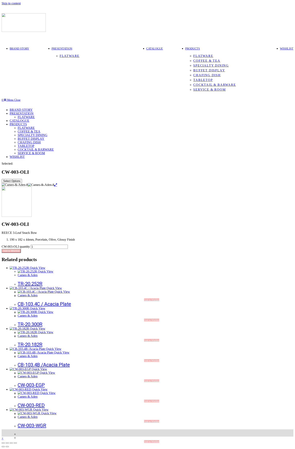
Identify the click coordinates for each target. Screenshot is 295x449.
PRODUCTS (18, 124)
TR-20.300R (30, 324)
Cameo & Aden (28, 275)
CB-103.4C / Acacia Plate (44, 304)
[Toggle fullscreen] (7, 443)
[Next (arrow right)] (7, 446)
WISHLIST (17, 156)
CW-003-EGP (31, 385)
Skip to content (11, 3)
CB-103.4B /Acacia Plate (44, 365)
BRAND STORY (21, 109)
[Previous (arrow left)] (3, 446)
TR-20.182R (30, 344)
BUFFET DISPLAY (31, 138)
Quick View (37, 268)
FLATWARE (26, 117)
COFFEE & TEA (29, 131)
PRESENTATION (22, 113)
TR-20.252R (30, 284)
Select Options (11, 180)
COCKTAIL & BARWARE (36, 149)
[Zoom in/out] (3, 443)
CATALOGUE (19, 120)
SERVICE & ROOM (31, 153)
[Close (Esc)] (15, 443)
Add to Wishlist (11, 250)
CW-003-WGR (32, 425)
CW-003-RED (31, 405)
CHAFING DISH (29, 142)
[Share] (11, 443)
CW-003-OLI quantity (16, 246)
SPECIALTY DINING (32, 135)
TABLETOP (26, 146)
